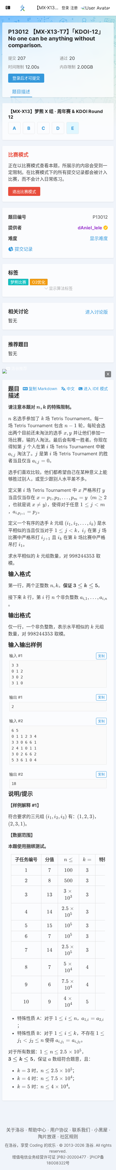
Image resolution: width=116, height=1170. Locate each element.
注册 (74, 8)
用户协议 (59, 1130)
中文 (70, 388)
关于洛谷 (15, 1130)
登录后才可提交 (26, 78)
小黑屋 (101, 1130)
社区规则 (69, 1136)
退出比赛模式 (24, 191)
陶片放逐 (47, 1136)
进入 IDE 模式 (95, 388)
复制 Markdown (42, 388)
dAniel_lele (90, 227)
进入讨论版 (96, 312)
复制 (101, 656)
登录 (65, 8)
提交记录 (23, 249)
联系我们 (81, 1130)
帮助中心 (37, 1130)
